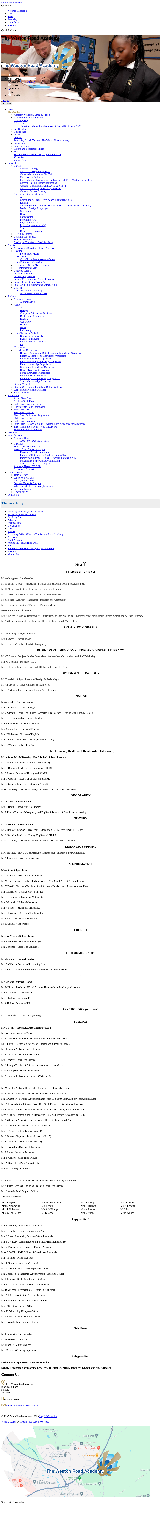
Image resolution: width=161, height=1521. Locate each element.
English (24, 202)
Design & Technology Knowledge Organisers (43, 355)
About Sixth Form (23, 398)
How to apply (21, 492)
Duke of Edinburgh (29, 338)
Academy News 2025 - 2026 (34, 440)
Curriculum (13, 163)
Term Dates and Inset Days (27, 446)
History (24, 214)
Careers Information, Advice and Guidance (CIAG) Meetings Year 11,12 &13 (58, 180)
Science (24, 228)
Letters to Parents (22, 270)
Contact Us (13, 494)
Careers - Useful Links (31, 177)
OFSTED (12, 13)
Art (21, 197)
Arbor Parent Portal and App (28, 290)
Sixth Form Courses (24, 412)
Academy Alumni (22, 299)
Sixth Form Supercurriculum (28, 404)
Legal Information (48, 1416)
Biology (24, 310)
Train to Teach (15, 472)
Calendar (18, 443)
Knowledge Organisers (25, 350)
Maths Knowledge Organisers (35, 372)
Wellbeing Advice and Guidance (30, 389)
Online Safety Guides (24, 276)
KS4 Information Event (25, 268)
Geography (25, 211)
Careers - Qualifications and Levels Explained (43, 185)
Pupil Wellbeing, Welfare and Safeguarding (35, 285)
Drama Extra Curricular (32, 336)
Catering (18, 251)
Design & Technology (31, 231)
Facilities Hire (21, 129)
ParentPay (13, 19)
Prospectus (19, 143)
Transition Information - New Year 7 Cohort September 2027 (50, 126)
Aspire (17, 304)
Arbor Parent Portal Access (33, 293)
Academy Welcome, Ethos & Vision (32, 114)
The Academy (15, 112)
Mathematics (26, 216)
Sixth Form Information (25, 421)
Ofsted (17, 134)
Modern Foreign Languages (34, 208)
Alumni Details (27, 302)
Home (11, 109)
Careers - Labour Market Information (38, 182)
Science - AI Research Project (35, 463)
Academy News (22, 438)
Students (12, 296)
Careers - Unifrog (29, 168)
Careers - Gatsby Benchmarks (35, 171)
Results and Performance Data (29, 148)
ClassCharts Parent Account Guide (37, 259)
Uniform (18, 287)
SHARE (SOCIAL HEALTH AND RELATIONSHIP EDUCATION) (55, 205)
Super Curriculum (23, 239)
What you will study (24, 480)
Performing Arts (28, 219)
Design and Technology (32, 316)
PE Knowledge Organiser (33, 375)
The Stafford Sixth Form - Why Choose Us (35, 426)
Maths (23, 327)
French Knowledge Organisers (35, 364)
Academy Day (21, 120)
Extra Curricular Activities (33, 341)
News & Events (15, 435)
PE (21, 344)
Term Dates (13, 22)
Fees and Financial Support (27, 483)
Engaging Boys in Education (34, 452)
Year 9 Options (21, 392)
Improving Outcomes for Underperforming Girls (44, 455)
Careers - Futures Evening (33, 191)
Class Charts (20, 256)
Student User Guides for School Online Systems (38, 387)
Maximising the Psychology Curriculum (40, 460)
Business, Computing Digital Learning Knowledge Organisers (51, 353)
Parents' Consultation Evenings (29, 282)
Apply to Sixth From (24, 401)
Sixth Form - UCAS (24, 409)
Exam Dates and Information (28, 262)
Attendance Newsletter (25, 469)
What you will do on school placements (33, 486)
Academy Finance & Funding (28, 117)
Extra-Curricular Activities (27, 333)
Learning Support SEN (25, 236)
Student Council (22, 384)
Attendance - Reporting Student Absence (34, 248)
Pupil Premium (21, 146)
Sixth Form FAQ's (23, 418)
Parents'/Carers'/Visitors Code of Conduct (34, 279)
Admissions (19, 123)
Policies (18, 137)
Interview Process (22, 489)
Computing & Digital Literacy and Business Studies (46, 199)
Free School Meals (29, 253)
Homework (19, 347)
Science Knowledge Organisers (35, 381)
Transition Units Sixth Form (28, 429)
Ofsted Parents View (24, 273)
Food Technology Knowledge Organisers (40, 361)
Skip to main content (11, 2)
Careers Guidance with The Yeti (36, 174)
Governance (20, 131)
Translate (30, 81)
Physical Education (29, 222)
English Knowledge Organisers (35, 358)
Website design (8, 1421)
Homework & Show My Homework (32, 265)
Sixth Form (13, 395)
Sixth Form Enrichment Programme (31, 415)
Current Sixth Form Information (29, 406)
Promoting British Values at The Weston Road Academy (42, 140)
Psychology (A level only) (33, 225)
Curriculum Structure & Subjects (30, 194)
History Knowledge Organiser (35, 370)
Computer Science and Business (36, 313)
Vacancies (12, 25)
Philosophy (25, 330)
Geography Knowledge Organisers (37, 367)
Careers (17, 165)
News (10, 16)
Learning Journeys (23, 233)
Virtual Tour (20, 160)
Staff (16, 151)
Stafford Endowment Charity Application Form (37, 154)
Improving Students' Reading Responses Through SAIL (48, 457)
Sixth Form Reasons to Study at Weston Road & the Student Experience (49, 423)
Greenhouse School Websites (34, 1421)
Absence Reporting (17, 10)
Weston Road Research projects (29, 449)
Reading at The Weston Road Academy (33, 242)
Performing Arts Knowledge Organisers (40, 378)
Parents (11, 245)
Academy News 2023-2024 (27, 466)
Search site (6, 1502)
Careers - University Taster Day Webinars (40, 188)
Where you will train (24, 477)
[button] (9, 75)
